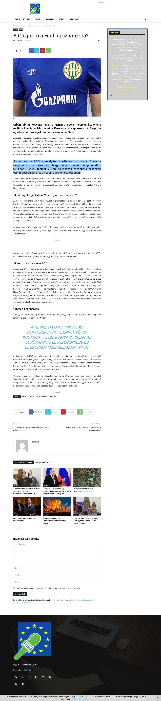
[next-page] (19, 528)
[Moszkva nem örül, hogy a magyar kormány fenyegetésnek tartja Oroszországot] (87, 506)
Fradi (24, 397)
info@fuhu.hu (28, 670)
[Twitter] (36, 50)
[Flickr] (29, 677)
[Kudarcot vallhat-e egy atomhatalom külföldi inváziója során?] (57, 506)
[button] (145, 19)
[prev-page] (14, 528)
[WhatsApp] (48, 50)
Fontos (16, 485)
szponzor (53, 397)
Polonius (19, 41)
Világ (37, 19)
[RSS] (49, 677)
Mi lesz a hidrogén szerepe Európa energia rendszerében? (83, 428)
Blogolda (74, 19)
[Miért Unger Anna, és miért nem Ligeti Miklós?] (27, 506)
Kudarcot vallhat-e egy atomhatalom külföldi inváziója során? (54, 520)
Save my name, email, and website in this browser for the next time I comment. (48, 588)
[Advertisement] (102, 9)
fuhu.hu (115, 66)
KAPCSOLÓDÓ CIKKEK (23, 463)
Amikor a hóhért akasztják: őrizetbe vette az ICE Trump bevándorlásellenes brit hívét (26, 491)
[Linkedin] (36, 677)
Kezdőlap (16, 26)
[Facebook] (31, 50)
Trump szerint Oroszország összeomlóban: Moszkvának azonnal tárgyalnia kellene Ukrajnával (57, 491)
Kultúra (49, 19)
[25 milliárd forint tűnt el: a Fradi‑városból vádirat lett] (87, 477)
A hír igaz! (114, 33)
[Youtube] (22, 684)
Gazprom (31, 397)
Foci (29, 26)
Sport (61, 19)
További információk (80, 699)
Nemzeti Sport (42, 397)
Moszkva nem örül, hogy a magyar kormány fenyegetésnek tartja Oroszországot (85, 520)
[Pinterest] (42, 50)
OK (93, 699)
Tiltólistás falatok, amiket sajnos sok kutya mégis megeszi (31, 428)
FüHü (17, 19)
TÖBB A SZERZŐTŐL (43, 463)
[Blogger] (15, 677)
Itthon (26, 19)
